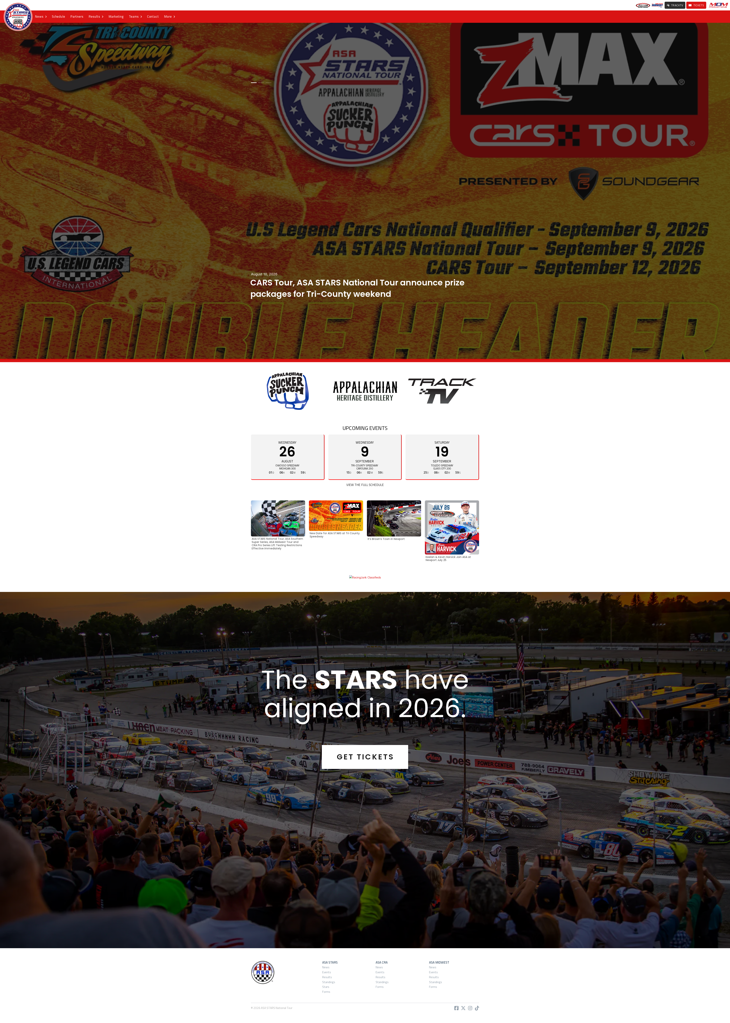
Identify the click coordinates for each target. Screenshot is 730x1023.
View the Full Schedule (365, 484)
